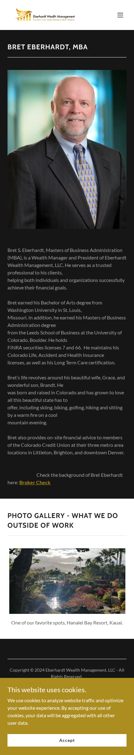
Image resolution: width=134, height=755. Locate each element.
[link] (45, 14)
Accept (66, 740)
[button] (120, 15)
